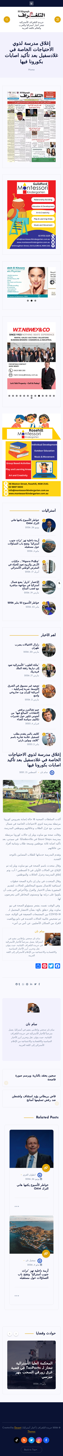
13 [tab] (9, 396)
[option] (31, 1365)
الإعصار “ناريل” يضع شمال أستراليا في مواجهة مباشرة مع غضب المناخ (24, 585)
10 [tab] (20, 396)
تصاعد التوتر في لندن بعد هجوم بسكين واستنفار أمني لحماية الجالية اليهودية (31, 1372)
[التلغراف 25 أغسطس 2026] (31, 126)
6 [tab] (35, 396)
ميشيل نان (31, 1260)
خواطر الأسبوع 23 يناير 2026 (23, 603)
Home (31, 70)
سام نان (44, 772)
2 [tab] (31, 301)
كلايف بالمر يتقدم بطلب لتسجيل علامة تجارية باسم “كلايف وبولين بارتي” (24, 737)
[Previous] (9, 1333)
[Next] (16, 1333)
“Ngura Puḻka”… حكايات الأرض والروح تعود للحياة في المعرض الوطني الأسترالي (23, 564)
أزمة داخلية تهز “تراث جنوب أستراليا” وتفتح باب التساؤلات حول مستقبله (23, 543)
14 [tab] (31, 398)
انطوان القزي (29, 1175)
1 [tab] (35, 301)
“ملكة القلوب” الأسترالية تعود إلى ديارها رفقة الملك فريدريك (23, 668)
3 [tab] (28, 301)
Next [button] (52, 281)
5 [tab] (39, 396)
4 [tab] (43, 396)
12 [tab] (13, 396)
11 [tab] (16, 396)
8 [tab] (28, 396)
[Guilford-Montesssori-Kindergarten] (31, 214)
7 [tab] (31, 396)
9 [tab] (24, 396)
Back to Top (30, 1450)
